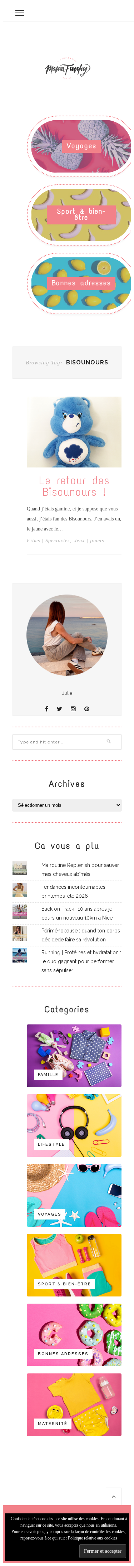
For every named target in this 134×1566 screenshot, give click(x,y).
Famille (48, 1074)
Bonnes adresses (81, 283)
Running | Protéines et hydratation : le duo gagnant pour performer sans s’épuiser (81, 961)
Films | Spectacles (48, 540)
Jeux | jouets (89, 540)
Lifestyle (51, 1144)
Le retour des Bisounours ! (74, 486)
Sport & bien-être (81, 214)
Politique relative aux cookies (92, 1538)
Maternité (53, 1423)
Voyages (81, 146)
